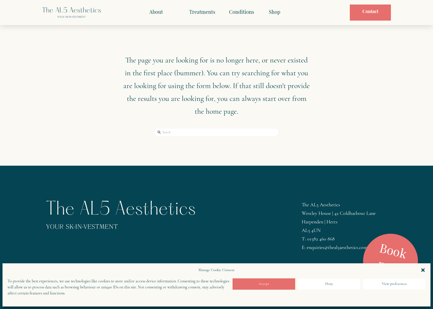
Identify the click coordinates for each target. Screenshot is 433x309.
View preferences (394, 284)
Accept (264, 284)
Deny (329, 284)
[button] (422, 270)
